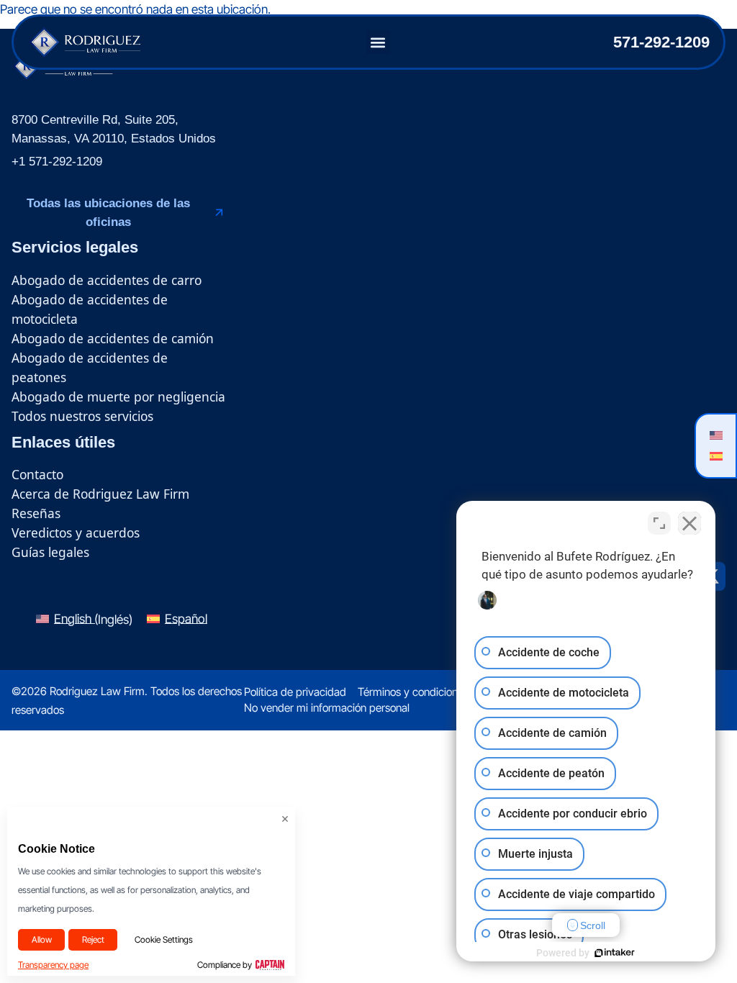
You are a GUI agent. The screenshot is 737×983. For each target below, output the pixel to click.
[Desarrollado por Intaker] (614, 952)
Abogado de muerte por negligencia (118, 396)
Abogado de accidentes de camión (113, 338)
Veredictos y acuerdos (76, 532)
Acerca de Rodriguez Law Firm (100, 493)
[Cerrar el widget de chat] (689, 523)
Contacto (37, 474)
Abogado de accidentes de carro (107, 280)
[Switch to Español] (716, 455)
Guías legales (50, 552)
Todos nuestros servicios (82, 416)
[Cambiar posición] (659, 523)
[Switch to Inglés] (716, 435)
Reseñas (36, 513)
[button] (378, 42)
